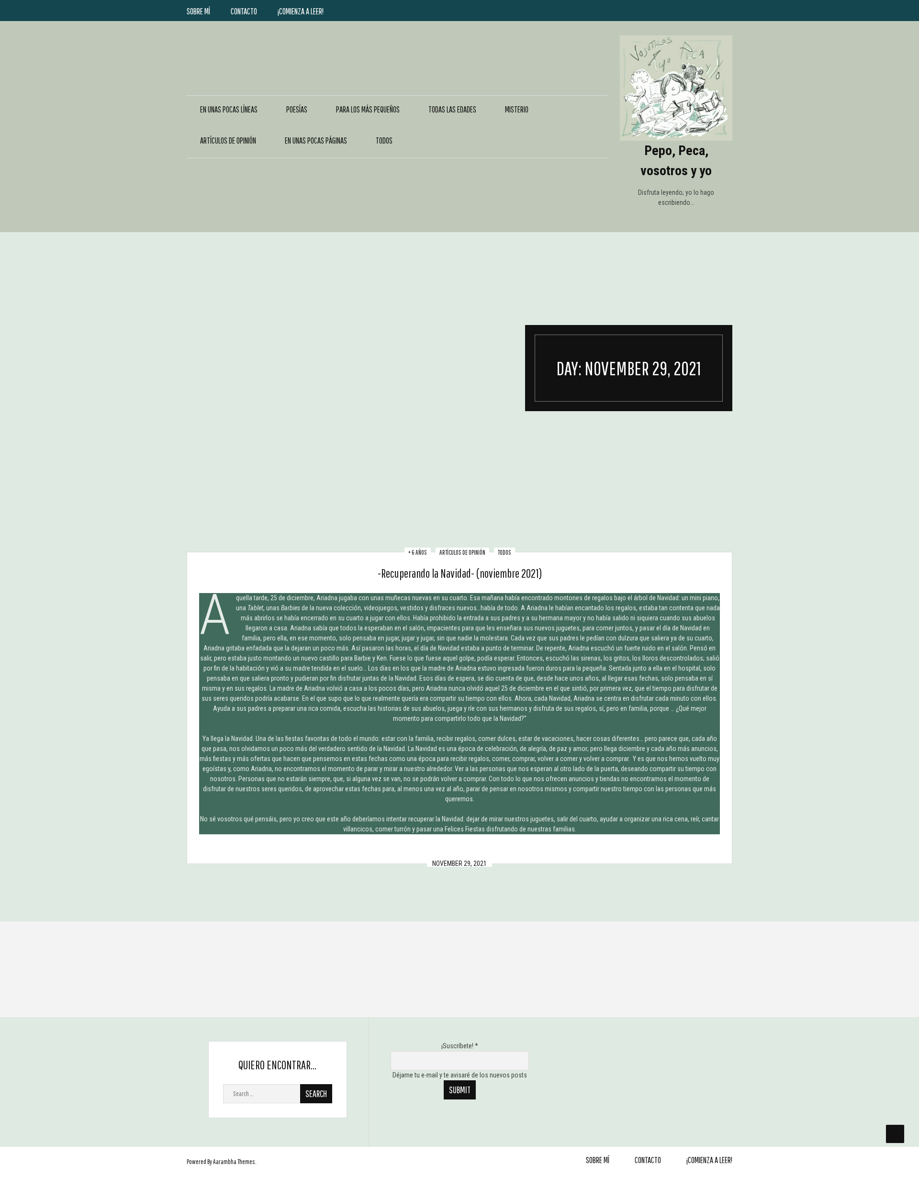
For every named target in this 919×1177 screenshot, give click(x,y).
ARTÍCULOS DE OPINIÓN (228, 140)
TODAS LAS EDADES (452, 109)
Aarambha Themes (234, 1162)
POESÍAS (296, 109)
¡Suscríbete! (459, 1046)
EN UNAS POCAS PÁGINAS (316, 140)
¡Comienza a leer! (301, 11)
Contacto (244, 11)
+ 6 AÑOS (417, 552)
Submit (460, 1089)
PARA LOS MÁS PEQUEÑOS (368, 109)
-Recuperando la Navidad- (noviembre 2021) (460, 573)
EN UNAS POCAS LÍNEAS (229, 109)
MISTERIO (516, 109)
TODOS (384, 140)
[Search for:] (277, 1094)
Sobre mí (198, 11)
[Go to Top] (895, 1133)
